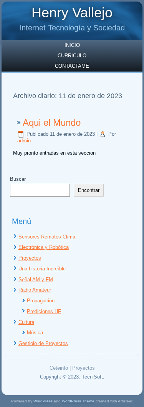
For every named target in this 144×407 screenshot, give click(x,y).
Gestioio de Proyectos (43, 343)
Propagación (41, 301)
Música (35, 332)
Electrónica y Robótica (43, 247)
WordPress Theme (78, 401)
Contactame (72, 66)
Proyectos (29, 258)
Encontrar (88, 190)
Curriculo (72, 55)
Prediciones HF (44, 311)
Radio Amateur (34, 290)
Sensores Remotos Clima (46, 237)
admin (24, 140)
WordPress (43, 401)
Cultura (26, 322)
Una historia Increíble (42, 269)
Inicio (72, 45)
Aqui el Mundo (52, 122)
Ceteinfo (59, 368)
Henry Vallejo (72, 12)
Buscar (18, 179)
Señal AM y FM (35, 279)
